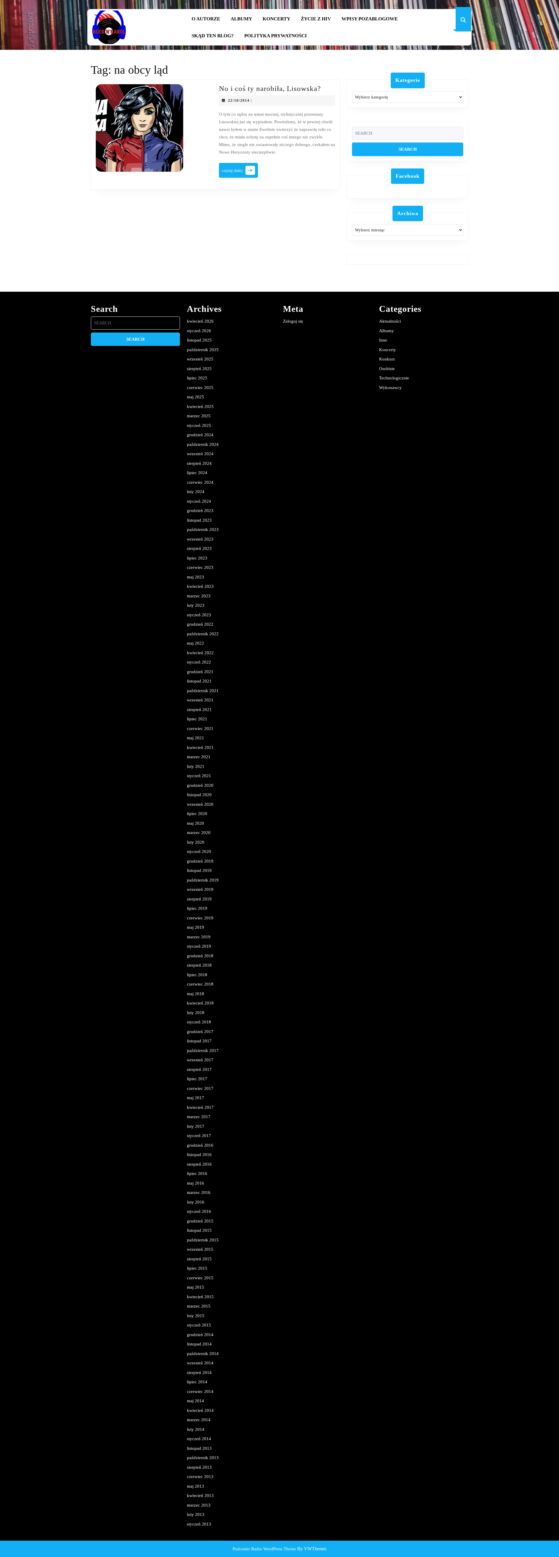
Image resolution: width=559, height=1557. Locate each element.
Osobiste (387, 368)
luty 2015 (195, 1315)
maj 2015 (195, 1287)
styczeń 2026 (199, 330)
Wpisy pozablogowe (370, 19)
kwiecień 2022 (200, 652)
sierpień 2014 (199, 1372)
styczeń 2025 (199, 425)
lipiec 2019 (197, 908)
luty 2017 (195, 1126)
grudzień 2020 (200, 785)
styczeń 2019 (199, 946)
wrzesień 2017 (200, 1060)
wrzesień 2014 (200, 1363)
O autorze (206, 19)
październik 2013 (203, 1457)
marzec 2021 (198, 756)
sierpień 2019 (199, 899)
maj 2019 (195, 927)
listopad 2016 (199, 1154)
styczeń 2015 (199, 1325)
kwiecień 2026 (200, 321)
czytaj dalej (240, 172)
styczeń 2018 (199, 1022)
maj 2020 (195, 823)
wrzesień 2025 (200, 359)
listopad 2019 (199, 870)
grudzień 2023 (200, 510)
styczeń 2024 (199, 501)
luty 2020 (195, 842)
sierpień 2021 (199, 709)
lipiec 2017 (197, 1078)
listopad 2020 (199, 794)
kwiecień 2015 (200, 1296)
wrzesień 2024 (200, 453)
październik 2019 (203, 880)
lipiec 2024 (197, 472)
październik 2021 (203, 690)
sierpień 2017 (199, 1069)
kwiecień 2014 (200, 1410)
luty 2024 (195, 491)
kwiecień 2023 (200, 586)
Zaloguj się (293, 321)
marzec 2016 (198, 1192)
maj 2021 (195, 738)
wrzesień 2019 (200, 889)
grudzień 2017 (200, 1031)
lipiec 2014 (197, 1382)
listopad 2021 (199, 681)
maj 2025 (195, 397)
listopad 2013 (199, 1448)
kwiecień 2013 (200, 1495)
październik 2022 (203, 633)
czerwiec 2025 (200, 387)
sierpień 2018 (199, 965)
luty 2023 (195, 605)
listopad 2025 (199, 340)
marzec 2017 (198, 1116)
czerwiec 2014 (200, 1391)
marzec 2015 (198, 1306)
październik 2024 (203, 444)
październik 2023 (203, 529)
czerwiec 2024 (200, 482)
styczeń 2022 (199, 662)
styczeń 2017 (199, 1135)
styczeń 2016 (199, 1211)
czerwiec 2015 (200, 1277)
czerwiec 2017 (200, 1088)
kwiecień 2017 (200, 1107)
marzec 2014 (198, 1419)
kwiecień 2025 (200, 406)
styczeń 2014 (199, 1438)
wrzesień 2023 (200, 539)
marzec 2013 (198, 1505)
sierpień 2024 (199, 463)
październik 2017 (203, 1050)
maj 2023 (195, 577)
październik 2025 (203, 349)
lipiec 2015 (197, 1268)
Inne (383, 340)
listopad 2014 (199, 1344)
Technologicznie (394, 378)
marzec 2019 (198, 937)
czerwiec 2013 (200, 1476)
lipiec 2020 (197, 813)
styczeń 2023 (199, 615)
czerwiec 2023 (200, 567)
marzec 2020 (198, 832)
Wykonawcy (390, 387)
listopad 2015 (199, 1230)
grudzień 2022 (200, 624)
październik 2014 (203, 1353)
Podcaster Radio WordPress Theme (264, 1549)
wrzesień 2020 (200, 804)
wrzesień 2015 (200, 1249)
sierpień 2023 (199, 548)
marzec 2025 (198, 416)
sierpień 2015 (199, 1259)
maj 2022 (195, 643)
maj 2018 (195, 993)
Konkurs (387, 359)
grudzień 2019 (200, 861)
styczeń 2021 (199, 775)
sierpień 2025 (199, 368)
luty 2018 (195, 1012)
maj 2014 (195, 1400)
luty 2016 (195, 1202)
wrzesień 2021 (200, 700)
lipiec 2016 (197, 1173)
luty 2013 (195, 1514)
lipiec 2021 (197, 719)
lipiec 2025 (197, 378)
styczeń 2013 (199, 1524)
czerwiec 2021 (200, 728)
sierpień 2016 (199, 1164)
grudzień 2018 (200, 955)
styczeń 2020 (199, 851)
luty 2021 (195, 766)
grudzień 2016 (200, 1145)
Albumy (241, 19)
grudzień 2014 (200, 1334)
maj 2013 (195, 1486)
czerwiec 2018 (200, 984)
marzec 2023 (198, 596)
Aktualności (390, 321)
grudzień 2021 (200, 671)
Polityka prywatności (275, 35)
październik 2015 (203, 1240)
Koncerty (276, 19)
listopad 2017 (199, 1041)
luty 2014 (195, 1429)
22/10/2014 (239, 100)
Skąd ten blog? (213, 35)
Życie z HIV (316, 19)
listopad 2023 (199, 520)
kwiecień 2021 (200, 747)
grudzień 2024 (200, 434)
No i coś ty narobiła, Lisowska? (270, 88)
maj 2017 (195, 1097)
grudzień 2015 (200, 1221)
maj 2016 (195, 1183)
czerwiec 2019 (200, 918)
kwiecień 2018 (200, 1003)
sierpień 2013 (199, 1467)
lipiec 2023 (197, 558)
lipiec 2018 (197, 974)
